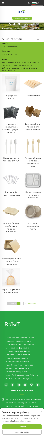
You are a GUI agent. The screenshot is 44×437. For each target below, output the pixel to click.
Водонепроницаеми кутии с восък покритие (11, 261)
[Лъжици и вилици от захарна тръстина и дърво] (33, 145)
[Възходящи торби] (11, 83)
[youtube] (25, 385)
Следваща (32, 303)
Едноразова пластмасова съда (11, 193)
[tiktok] (38, 385)
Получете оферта (22, 18)
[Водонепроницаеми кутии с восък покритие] (11, 245)
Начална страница (13, 28)
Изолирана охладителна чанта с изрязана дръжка (11, 128)
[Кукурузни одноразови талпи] (33, 211)
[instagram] (31, 385)
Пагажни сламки (33, 95)
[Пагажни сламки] (33, 83)
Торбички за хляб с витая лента (11, 291)
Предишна (12, 303)
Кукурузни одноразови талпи (33, 226)
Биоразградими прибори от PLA (11, 159)
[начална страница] (22, 11)
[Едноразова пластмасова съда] (11, 180)
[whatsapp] (6, 385)
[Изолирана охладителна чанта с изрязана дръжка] (11, 111)
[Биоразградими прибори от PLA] (11, 145)
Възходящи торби (11, 97)
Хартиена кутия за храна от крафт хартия (33, 127)
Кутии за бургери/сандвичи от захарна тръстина (11, 227)
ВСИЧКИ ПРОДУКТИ (12, 39)
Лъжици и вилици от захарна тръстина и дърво (33, 162)
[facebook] (12, 385)
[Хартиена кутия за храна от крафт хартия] (33, 111)
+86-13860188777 (9, 55)
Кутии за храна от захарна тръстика (33, 195)
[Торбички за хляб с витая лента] (11, 277)
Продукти (30, 28)
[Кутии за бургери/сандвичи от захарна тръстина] (11, 211)
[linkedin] (19, 385)
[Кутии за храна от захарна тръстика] (33, 180)
